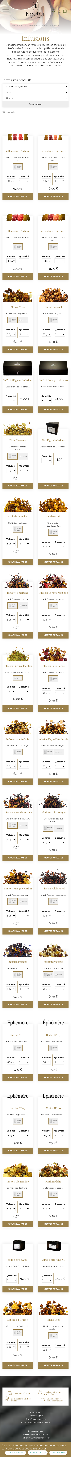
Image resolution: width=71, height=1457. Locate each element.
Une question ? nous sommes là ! (55, 1399)
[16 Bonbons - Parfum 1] (17, 154)
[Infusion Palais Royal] (53, 890)
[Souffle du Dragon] (17, 1321)
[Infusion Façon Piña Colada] (53, 740)
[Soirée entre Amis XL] (53, 1261)
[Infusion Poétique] (53, 963)
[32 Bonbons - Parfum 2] (53, 234)
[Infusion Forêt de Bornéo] (17, 813)
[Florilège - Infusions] (53, 441)
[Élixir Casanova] (17, 443)
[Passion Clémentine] (17, 1183)
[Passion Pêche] (53, 1183)
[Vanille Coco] (53, 1323)
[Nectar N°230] (53, 1109)
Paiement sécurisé (22, 1393)
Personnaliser (58, 1452)
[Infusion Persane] (17, 963)
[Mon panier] (64, 11)
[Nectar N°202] (17, 1036)
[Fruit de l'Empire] (17, 518)
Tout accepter (16, 1452)
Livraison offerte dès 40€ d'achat (53, 1393)
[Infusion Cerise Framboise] (53, 594)
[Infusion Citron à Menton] (17, 667)
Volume (11, 176)
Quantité (24, 176)
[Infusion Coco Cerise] (53, 667)
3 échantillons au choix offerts (21, 1399)
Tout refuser (38, 1452)
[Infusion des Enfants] (17, 740)
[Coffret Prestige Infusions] (53, 381)
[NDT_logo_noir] (35, 9)
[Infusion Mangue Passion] (17, 890)
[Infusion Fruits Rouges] (53, 815)
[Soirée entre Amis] (17, 1261)
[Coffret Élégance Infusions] (17, 381)
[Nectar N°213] (53, 1036)
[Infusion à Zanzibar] (17, 594)
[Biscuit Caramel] (53, 308)
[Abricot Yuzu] (17, 308)
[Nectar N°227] (17, 1109)
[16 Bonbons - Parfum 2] (53, 154)
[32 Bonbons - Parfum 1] (17, 234)
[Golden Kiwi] (53, 519)
